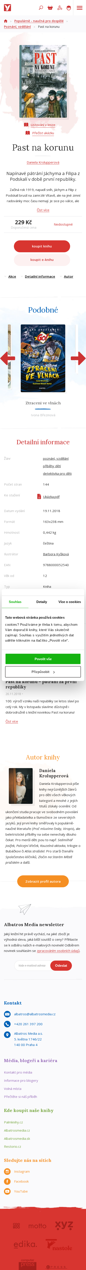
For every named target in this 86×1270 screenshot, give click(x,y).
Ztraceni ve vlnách (43, 402)
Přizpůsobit (40, 672)
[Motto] (37, 1226)
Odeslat (61, 965)
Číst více (43, 210)
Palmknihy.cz (13, 1122)
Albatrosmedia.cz (17, 1130)
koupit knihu (42, 246)
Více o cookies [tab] (69, 602)
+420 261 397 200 (28, 1024)
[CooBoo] (16, 1226)
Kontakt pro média (18, 1072)
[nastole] (59, 1245)
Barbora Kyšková (56, 554)
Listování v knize (43, 124)
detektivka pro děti (57, 473)
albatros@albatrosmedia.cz (35, 1014)
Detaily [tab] (41, 602)
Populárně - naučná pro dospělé (39, 21)
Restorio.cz (12, 1146)
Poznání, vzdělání (17, 26)
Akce (12, 276)
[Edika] (25, 1245)
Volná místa (12, 1088)
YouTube (21, 1191)
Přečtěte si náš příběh (20, 1096)
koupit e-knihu (42, 259)
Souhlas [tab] (15, 602)
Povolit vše (43, 659)
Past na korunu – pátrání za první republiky (41, 684)
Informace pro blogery (21, 1080)
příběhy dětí (52, 466)
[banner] (8, 7)
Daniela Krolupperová (43, 162)
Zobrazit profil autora (43, 881)
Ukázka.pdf (51, 496)
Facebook (21, 1181)
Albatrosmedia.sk (17, 1138)
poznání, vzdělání (56, 458)
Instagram (22, 1171)
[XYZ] (64, 1226)
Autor (68, 276)
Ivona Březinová (43, 415)
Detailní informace (40, 276)
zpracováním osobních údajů (58, 950)
